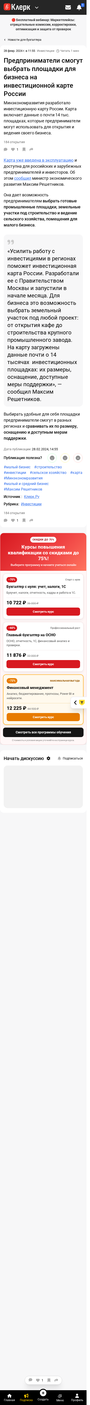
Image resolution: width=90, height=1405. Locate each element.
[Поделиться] (31, 149)
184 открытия (14, 513)
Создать (43, 1399)
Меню (60, 1400)
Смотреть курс (43, 611)
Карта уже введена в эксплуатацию (39, 160)
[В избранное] (24, 149)
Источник (12, 496)
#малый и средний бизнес (26, 484)
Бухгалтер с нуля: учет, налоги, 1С (36, 586)
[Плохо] (78, 458)
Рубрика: (11, 504)
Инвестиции (45, 50)
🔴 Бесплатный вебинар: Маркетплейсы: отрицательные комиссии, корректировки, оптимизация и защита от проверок (43, 24)
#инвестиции (15, 472)
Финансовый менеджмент (30, 688)
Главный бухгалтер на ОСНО (31, 635)
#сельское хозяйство (48, 472)
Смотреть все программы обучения (43, 732)
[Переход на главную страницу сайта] (17, 7)
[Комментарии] (5, 149)
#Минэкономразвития (23, 478)
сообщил (22, 178)
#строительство (48, 467)
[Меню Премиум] (36, 7)
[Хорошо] (52, 458)
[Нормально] (65, 458)
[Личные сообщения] (68, 7)
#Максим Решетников (23, 489)
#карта (76, 472)
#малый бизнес (17, 467)
